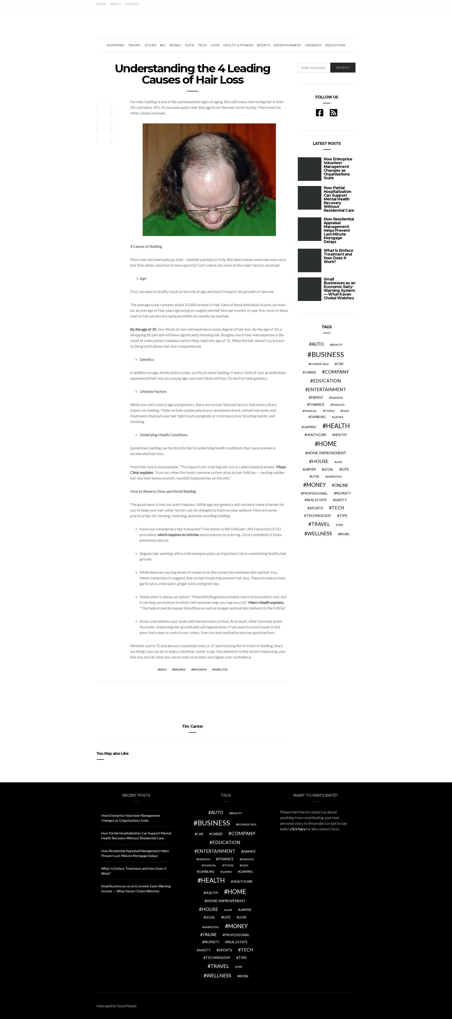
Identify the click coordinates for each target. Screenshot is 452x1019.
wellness (319, 533)
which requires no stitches (178, 534)
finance (316, 404)
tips (343, 515)
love (315, 476)
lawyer (310, 469)
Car (340, 364)
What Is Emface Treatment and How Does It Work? (338, 256)
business (327, 354)
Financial (310, 410)
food (345, 410)
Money (175, 45)
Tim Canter (192, 726)
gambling (318, 417)
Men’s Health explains (266, 602)
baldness (200, 669)
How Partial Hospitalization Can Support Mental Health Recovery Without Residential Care (339, 199)
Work (344, 534)
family (317, 397)
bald (162, 669)
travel (320, 524)
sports (316, 508)
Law (339, 461)
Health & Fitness (238, 45)
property (343, 493)
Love (215, 45)
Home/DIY (313, 45)
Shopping (116, 45)
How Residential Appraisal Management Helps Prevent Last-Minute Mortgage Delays (339, 230)
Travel (134, 45)
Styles (150, 45)
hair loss (220, 669)
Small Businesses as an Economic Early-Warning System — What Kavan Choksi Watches (339, 288)
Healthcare (316, 435)
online (341, 485)
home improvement (326, 453)
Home (101, 4)
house (320, 461)
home (327, 443)
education (327, 380)
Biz (162, 45)
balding (180, 669)
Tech (202, 45)
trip (340, 524)
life (345, 469)
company (337, 371)
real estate (317, 500)
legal (328, 469)
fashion (337, 397)
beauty (337, 344)
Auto (189, 45)
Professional (315, 493)
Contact (132, 4)
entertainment (327, 389)
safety (341, 500)
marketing (334, 476)
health (338, 426)
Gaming (309, 427)
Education (335, 45)
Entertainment (287, 45)
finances (338, 404)
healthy (340, 435)
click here (297, 829)
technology (318, 515)
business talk (319, 363)
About (115, 4)
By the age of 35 (143, 329)
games (338, 417)
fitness (329, 410)
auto (318, 344)
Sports (263, 45)
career (310, 372)
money (316, 484)
